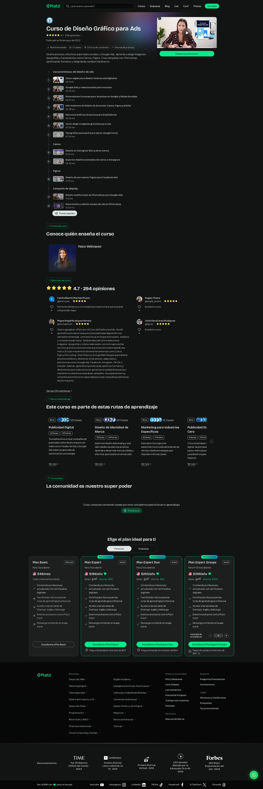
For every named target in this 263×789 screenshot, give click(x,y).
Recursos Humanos (123, 719)
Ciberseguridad (77, 692)
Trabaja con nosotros (177, 700)
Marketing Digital (77, 686)
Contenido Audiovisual (125, 699)
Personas (119, 548)
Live (177, 6)
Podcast (170, 706)
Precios (197, 6)
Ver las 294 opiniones (58, 390)
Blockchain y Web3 (78, 719)
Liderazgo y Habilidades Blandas (130, 692)
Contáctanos (207, 684)
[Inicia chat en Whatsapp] (254, 775)
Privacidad (206, 703)
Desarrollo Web (77, 679)
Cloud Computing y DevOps (83, 732)
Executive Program (175, 695)
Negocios (119, 712)
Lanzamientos (173, 690)
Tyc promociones (209, 708)
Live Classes (172, 684)
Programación (76, 712)
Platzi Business (173, 679)
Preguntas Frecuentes (212, 679)
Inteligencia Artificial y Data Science (131, 686)
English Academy (122, 679)
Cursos (141, 6)
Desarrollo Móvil (77, 706)
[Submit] (67, 6)
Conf (186, 6)
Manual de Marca (174, 719)
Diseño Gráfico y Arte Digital (128, 706)
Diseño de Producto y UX (81, 699)
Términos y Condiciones (213, 698)
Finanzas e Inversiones (80, 726)
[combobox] (99, 6)
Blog (167, 6)
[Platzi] (53, 6)
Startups (118, 726)
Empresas (155, 6)
